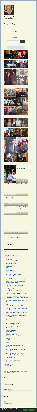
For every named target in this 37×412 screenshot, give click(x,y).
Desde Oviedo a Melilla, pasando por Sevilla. (14, 285)
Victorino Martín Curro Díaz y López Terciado (15, 345)
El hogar (7, 341)
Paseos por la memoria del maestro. (13, 360)
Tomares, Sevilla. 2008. (10, 331)
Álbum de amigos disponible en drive (16, 47)
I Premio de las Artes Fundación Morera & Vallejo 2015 (16, 296)
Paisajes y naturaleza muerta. (11, 270)
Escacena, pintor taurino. (12, 17)
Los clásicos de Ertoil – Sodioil (12, 282)
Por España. (8, 286)
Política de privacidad (9, 364)
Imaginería (8, 267)
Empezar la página (15, 241)
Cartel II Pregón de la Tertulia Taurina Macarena (15, 353)
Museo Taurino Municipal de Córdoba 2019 (14, 292)
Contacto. (6, 362)
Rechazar (31, 409)
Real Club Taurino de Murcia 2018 (12, 323)
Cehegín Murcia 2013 (10, 324)
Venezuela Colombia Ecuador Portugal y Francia (16, 279)
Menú (31, 11)
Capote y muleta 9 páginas (11, 258)
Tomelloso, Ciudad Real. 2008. (11, 334)
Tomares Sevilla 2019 (10, 322)
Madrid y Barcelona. (9, 283)
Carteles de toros (8, 273)
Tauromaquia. (7, 256)
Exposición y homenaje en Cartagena (13, 328)
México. (8, 277)
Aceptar (25, 409)
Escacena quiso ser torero (11, 357)
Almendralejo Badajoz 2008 (11, 330)
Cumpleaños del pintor (10, 343)
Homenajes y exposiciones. (10, 320)
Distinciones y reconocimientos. (11, 289)
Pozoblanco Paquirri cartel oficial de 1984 (14, 274)
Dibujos (7, 268)
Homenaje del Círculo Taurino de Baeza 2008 (14, 311)
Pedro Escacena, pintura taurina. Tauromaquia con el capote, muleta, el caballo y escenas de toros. (17, 372)
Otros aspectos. (8, 346)
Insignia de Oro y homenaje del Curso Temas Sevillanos (16, 308)
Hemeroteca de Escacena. (10, 347)
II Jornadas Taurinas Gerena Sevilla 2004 (14, 335)
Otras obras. (7, 262)
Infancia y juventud (9, 358)
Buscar (22, 41)
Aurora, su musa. (9, 264)
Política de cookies (8, 365)
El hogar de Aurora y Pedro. (10, 339)
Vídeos (6, 361)
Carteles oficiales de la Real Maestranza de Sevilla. (15, 281)
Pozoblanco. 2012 (9, 327)
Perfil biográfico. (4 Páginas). (10, 288)
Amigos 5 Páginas (8, 338)
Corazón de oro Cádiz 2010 (11, 309)
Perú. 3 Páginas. (10, 278)
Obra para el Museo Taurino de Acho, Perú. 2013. (15, 352)
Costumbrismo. (9, 266)
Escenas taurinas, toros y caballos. (12, 260)
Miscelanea (8, 342)
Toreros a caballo (9, 259)
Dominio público (8, 271)
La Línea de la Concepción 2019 (12, 290)
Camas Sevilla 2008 (9, 332)
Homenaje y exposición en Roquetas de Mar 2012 (15, 326)
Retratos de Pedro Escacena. (11, 263)
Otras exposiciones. (9, 337)
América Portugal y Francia (11, 275)
